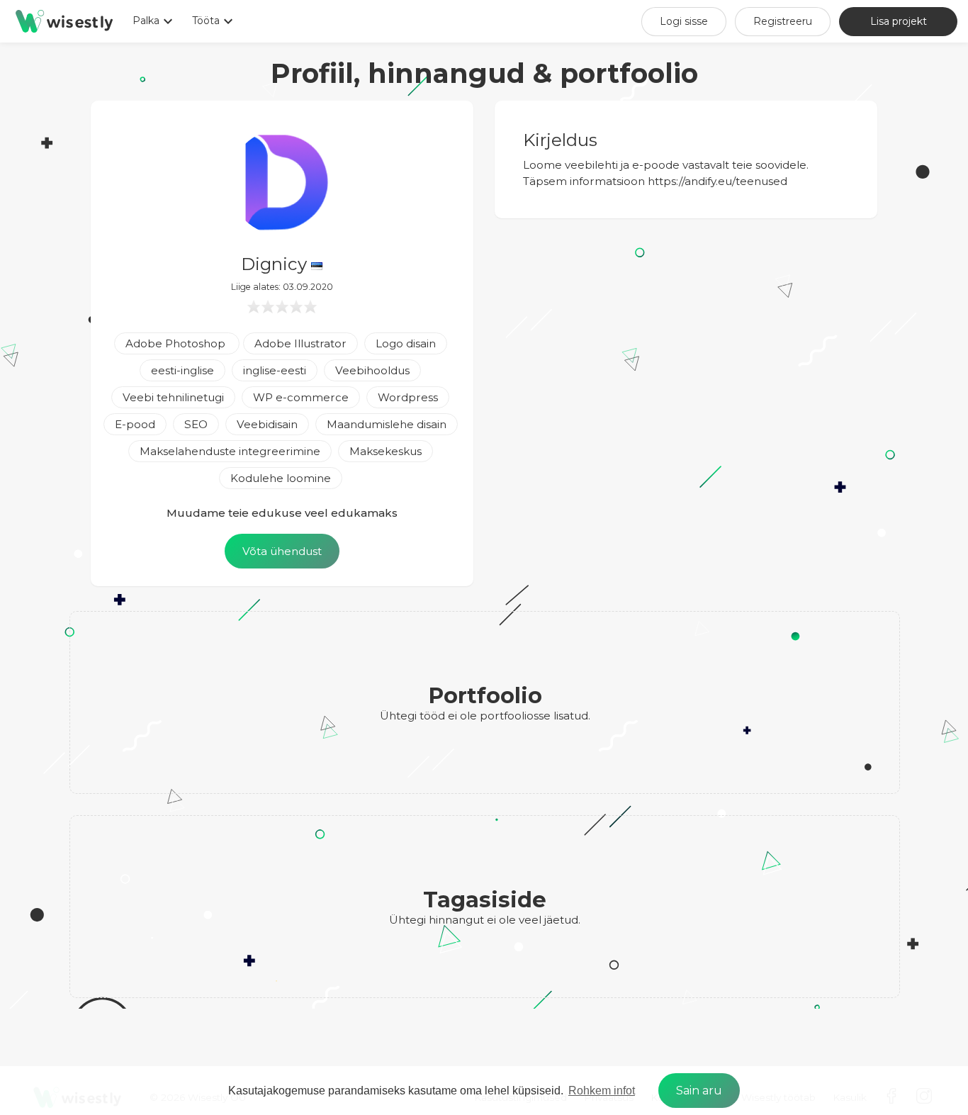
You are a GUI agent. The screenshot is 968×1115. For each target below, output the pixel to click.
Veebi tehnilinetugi (173, 397)
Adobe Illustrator (300, 343)
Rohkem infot (601, 1091)
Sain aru (699, 1090)
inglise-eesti (274, 370)
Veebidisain (267, 424)
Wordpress (408, 397)
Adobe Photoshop (176, 343)
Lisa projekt (898, 21)
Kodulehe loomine (280, 478)
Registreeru (782, 21)
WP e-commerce (301, 397)
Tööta (214, 21)
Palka (154, 21)
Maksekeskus (385, 451)
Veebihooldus (372, 370)
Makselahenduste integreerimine (230, 451)
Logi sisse (684, 21)
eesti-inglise (182, 370)
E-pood (135, 424)
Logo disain (406, 343)
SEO (196, 424)
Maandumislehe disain (386, 424)
